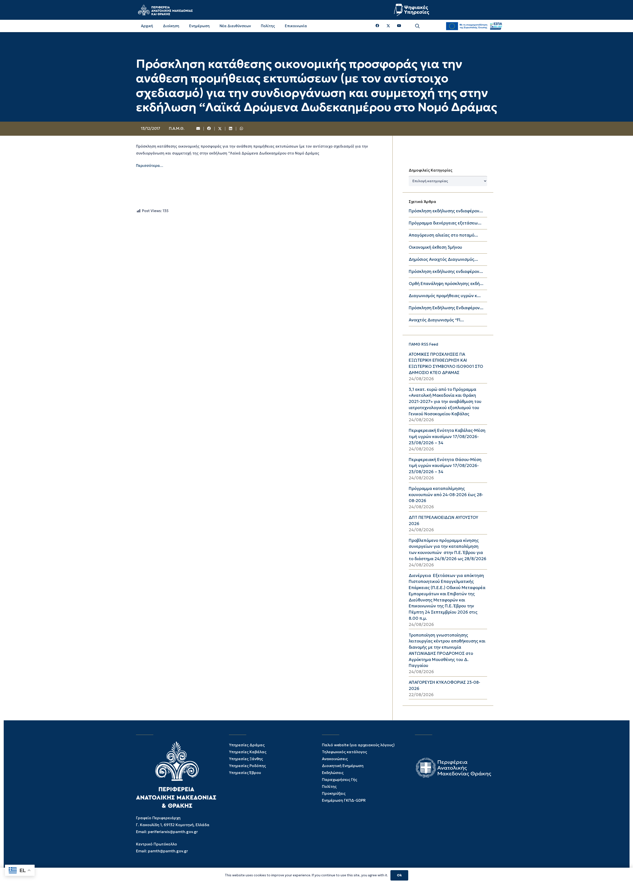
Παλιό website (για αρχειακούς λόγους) (358, 745)
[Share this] (209, 129)
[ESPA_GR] (474, 26)
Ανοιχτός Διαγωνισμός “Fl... (436, 320)
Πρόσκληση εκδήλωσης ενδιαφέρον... (446, 211)
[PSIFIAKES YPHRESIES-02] (412, 10)
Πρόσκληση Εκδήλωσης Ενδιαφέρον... (446, 307)
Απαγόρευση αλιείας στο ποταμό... (443, 235)
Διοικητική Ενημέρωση (342, 765)
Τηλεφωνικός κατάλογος (344, 752)
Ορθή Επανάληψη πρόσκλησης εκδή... (446, 283)
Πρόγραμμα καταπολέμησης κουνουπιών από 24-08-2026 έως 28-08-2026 (446, 495)
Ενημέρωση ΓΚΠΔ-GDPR (344, 800)
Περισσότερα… (149, 165)
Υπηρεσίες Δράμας (247, 745)
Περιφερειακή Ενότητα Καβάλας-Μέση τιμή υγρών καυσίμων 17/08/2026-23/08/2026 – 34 (447, 436)
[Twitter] (388, 26)
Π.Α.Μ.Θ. (176, 128)
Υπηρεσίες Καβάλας (247, 752)
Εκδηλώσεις (332, 772)
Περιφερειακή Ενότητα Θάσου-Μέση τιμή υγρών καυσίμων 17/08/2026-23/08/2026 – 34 (445, 466)
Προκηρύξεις (333, 793)
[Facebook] (377, 26)
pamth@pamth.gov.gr (168, 851)
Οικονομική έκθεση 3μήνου (435, 247)
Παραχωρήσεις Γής (339, 779)
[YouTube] (399, 26)
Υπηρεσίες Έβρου (245, 772)
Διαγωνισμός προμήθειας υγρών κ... (445, 295)
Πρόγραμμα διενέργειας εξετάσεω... (445, 223)
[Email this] (198, 129)
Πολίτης (329, 786)
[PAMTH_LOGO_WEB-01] (165, 10)
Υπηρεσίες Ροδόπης (247, 765)
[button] (417, 26)
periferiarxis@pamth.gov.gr (173, 831)
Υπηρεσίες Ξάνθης (246, 758)
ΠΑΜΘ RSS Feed (423, 344)
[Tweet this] (220, 129)
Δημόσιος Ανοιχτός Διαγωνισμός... (443, 259)
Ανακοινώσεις (335, 758)
